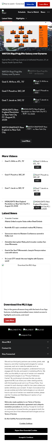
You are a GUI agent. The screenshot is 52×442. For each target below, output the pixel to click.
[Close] (48, 362)
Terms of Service (34, 402)
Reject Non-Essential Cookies (26, 430)
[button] (48, 12)
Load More (26, 141)
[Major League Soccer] (4, 12)
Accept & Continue (26, 437)
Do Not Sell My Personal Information (18, 419)
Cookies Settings (25, 423)
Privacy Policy (10, 397)
